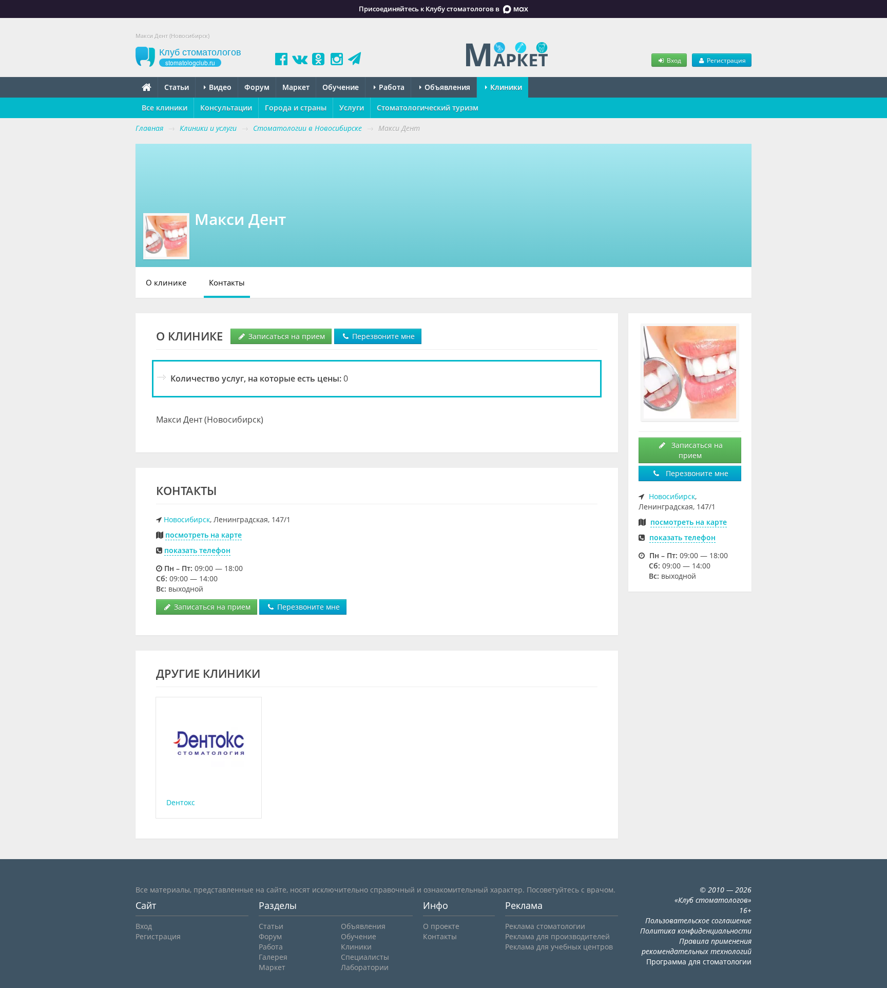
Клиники (505, 87)
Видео (219, 87)
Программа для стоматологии (698, 961)
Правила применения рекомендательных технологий (696, 946)
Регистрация (725, 60)
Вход (673, 60)
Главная (149, 128)
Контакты (227, 282)
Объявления (446, 87)
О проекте (441, 926)
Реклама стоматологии (545, 926)
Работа (390, 87)
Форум (256, 87)
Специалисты (365, 957)
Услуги (351, 107)
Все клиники (164, 107)
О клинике (166, 282)
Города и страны (295, 107)
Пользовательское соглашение (698, 920)
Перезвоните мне (382, 336)
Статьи (176, 87)
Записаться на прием (285, 336)
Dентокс (180, 802)
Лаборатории (365, 967)
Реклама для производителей (557, 936)
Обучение (340, 87)
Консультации (226, 107)
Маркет (296, 87)
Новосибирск (187, 519)
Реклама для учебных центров (559, 947)
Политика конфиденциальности (695, 931)
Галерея (273, 957)
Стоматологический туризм (427, 107)
